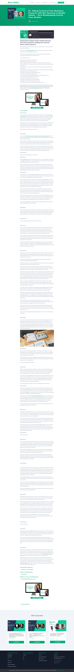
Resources (44, 2)
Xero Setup (9, 662)
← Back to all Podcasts (25, 604)
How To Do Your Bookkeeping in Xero (36, 395)
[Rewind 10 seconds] (34, 35)
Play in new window (23, 39)
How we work (52, 2)
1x (36, 35)
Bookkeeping (10, 654)
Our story (40, 654)
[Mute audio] (32, 35)
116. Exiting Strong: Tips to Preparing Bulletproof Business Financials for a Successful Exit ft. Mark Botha (16, 635)
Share (38, 37)
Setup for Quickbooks (11, 664)
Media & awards (41, 658)
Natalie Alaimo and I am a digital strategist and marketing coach (37, 135)
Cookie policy (62, 670)
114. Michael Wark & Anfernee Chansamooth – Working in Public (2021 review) (57, 634)
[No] (72, 670)
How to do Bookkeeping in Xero (36, 87)
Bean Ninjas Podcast (31, 50)
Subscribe (34, 37)
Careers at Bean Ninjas (42, 656)
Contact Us (56, 654)
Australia (24, 654)
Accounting (9, 656)
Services (38, 2)
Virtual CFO (10, 660)
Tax (8, 658)
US (23, 656)
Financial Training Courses (12, 666)
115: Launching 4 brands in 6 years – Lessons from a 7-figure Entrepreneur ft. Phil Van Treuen (36, 635)
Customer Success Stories (43, 660)
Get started (60, 2)
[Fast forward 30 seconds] (38, 35)
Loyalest (25, 159)
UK (23, 658)
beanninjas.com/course (24, 563)
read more (16, 642)
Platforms (32, 2)
